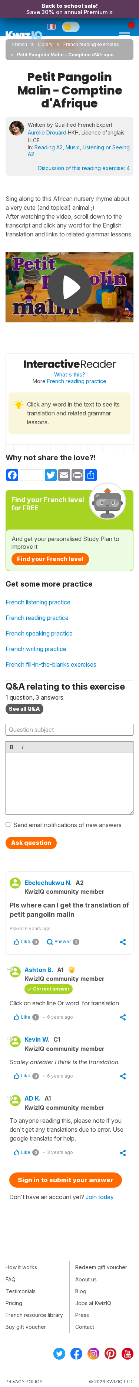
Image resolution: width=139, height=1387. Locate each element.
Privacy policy (24, 1381)
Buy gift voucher (26, 1327)
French (19, 44)
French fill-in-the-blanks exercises (51, 664)
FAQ (11, 1279)
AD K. (32, 1098)
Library (45, 44)
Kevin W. (37, 1039)
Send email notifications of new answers (67, 825)
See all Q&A (24, 709)
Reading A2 (48, 147)
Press (82, 1315)
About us (86, 1279)
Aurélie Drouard (47, 132)
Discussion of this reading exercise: (84, 168)
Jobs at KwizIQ (93, 1303)
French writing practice (36, 649)
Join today (100, 1197)
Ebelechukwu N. (48, 882)
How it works (21, 1267)
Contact (84, 1327)
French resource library (34, 1315)
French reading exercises (91, 44)
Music (73, 147)
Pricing (14, 1303)
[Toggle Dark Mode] (71, 26)
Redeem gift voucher (101, 1267)
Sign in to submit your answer (65, 1180)
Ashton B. (38, 969)
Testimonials (21, 1291)
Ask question (31, 842)
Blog (80, 1291)
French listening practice (38, 602)
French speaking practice (39, 633)
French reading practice (76, 381)
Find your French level (50, 559)
